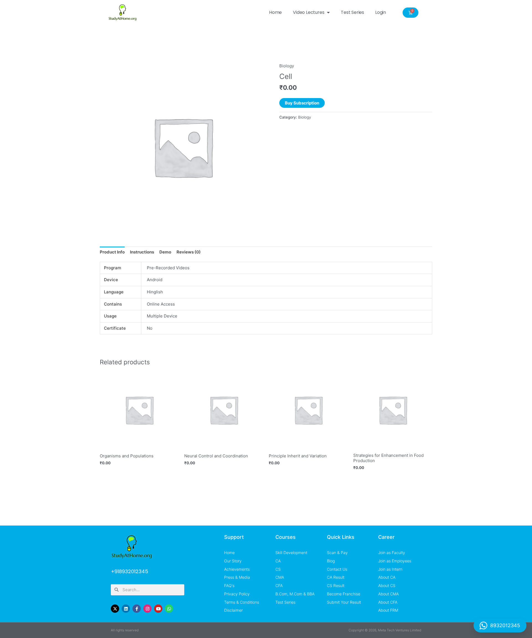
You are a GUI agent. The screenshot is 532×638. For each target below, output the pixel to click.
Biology (286, 65)
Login (380, 12)
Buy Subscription (302, 103)
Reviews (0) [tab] (189, 252)
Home (275, 12)
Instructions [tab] (142, 252)
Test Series (352, 12)
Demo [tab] (165, 252)
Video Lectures (308, 12)
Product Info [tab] (112, 252)
